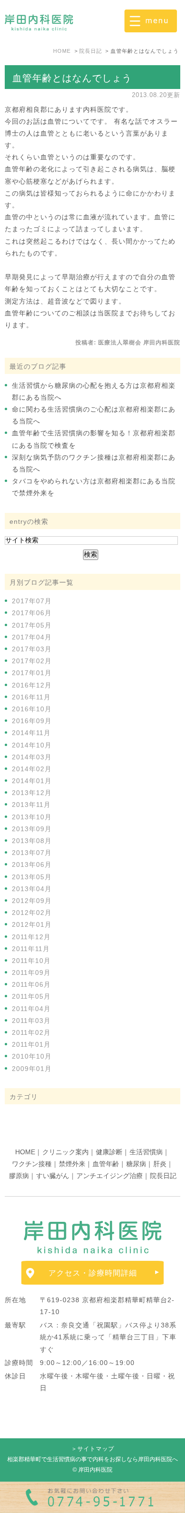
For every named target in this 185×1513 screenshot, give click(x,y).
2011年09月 (31, 972)
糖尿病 (136, 1164)
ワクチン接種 (32, 1164)
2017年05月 (32, 625)
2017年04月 (32, 637)
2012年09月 (32, 900)
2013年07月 (32, 852)
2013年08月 (32, 841)
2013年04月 (32, 889)
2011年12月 (31, 937)
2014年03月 (32, 757)
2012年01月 (32, 924)
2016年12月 (32, 685)
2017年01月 (32, 673)
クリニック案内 (65, 1152)
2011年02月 (31, 1032)
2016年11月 (31, 697)
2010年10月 (32, 1056)
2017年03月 (32, 649)
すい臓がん (52, 1175)
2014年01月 (32, 781)
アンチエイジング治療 (109, 1175)
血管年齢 (105, 1164)
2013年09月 (32, 829)
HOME (25, 1152)
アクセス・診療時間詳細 (92, 1273)
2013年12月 (32, 792)
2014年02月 (32, 769)
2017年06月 (32, 613)
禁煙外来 (72, 1164)
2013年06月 (32, 864)
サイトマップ (95, 1448)
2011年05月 (31, 996)
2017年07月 (32, 601)
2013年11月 (31, 804)
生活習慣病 (146, 1152)
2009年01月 (32, 1068)
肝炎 (159, 1164)
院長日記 (163, 1175)
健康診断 (109, 1152)
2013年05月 (32, 877)
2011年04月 (31, 1008)
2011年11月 (31, 949)
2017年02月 (32, 661)
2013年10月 (32, 817)
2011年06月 (31, 984)
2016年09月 (32, 721)
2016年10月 (32, 709)
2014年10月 (32, 745)
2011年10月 (31, 960)
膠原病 (19, 1175)
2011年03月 (31, 1020)
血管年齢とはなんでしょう (72, 78)
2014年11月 (31, 733)
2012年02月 (32, 912)
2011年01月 (31, 1044)
